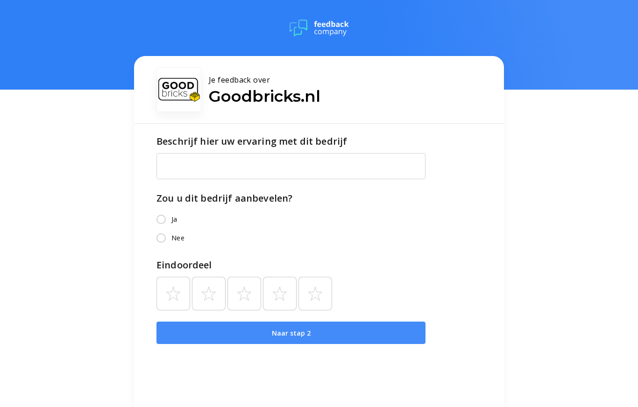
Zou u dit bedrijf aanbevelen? (224, 198)
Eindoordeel (184, 265)
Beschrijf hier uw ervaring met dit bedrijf (251, 141)
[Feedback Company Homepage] (319, 28)
